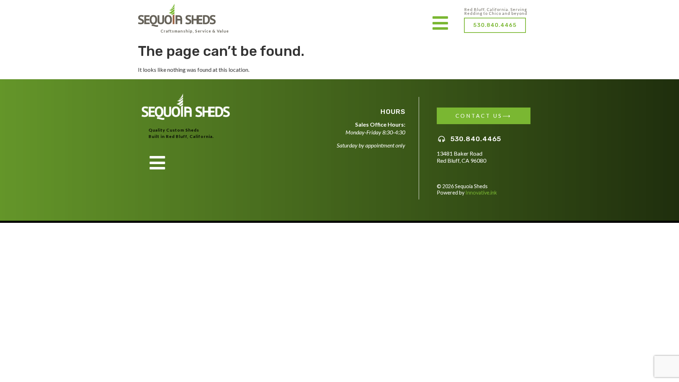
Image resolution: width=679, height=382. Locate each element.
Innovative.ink (481, 193)
